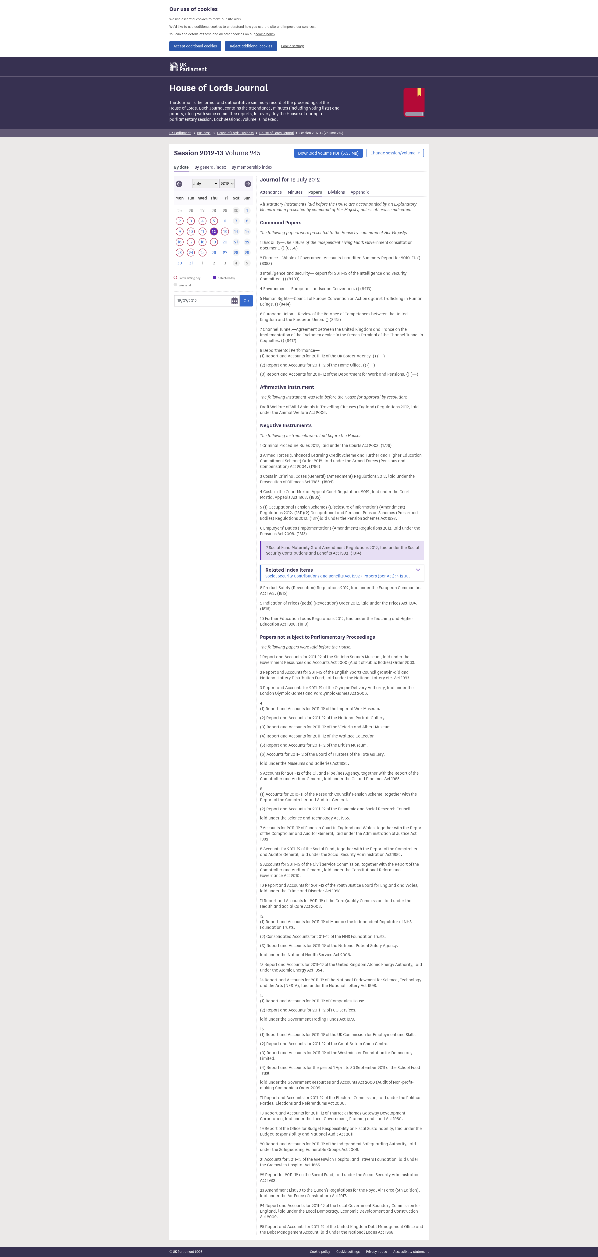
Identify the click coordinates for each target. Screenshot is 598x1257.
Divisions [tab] (336, 192)
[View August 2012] (248, 184)
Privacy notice (376, 1252)
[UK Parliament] (188, 66)
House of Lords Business (235, 133)
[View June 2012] (179, 184)
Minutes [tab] (295, 192)
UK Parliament (180, 133)
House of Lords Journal (276, 133)
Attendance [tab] (271, 192)
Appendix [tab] (360, 192)
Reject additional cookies (251, 46)
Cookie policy (320, 1252)
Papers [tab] (315, 192)
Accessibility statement (411, 1252)
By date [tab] (181, 167)
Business (203, 133)
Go (246, 300)
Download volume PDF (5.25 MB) (328, 153)
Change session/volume (393, 153)
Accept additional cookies (195, 46)
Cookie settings (292, 46)
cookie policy (265, 34)
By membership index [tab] (252, 167)
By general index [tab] (210, 167)
